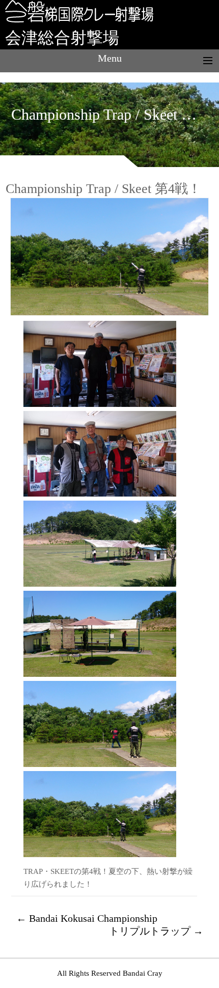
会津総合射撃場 (62, 38)
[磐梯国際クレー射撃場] (76, 20)
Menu (110, 58)
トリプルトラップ (156, 931)
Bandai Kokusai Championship (86, 918)
